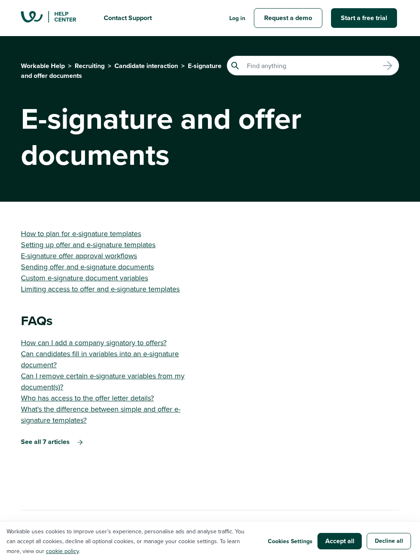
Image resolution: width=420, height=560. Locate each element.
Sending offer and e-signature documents (87, 267)
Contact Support (128, 18)
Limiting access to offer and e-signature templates (100, 289)
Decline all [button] (389, 541)
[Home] (56, 18)
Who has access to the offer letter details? (87, 398)
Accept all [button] (339, 541)
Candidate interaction (146, 66)
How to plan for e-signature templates (81, 233)
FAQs (36, 320)
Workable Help (43, 66)
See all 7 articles (45, 442)
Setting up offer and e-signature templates (88, 244)
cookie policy (62, 551)
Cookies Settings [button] (290, 541)
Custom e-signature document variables (84, 278)
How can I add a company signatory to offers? (94, 342)
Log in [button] (237, 18)
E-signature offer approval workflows (79, 255)
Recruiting (90, 66)
